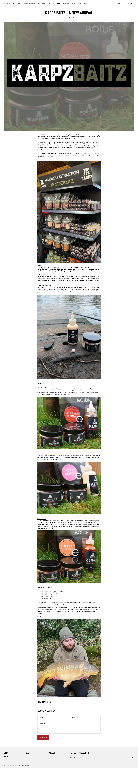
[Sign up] (132, 757)
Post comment (43, 737)
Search (6, 756)
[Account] (128, 3)
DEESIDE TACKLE (13, 765)
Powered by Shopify (23, 765)
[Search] (124, 3)
